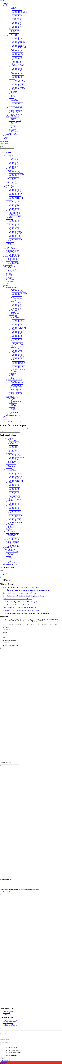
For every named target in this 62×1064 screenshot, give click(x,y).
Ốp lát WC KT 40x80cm (18, 65)
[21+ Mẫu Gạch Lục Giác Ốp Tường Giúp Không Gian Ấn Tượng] (19, 593)
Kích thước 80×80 (16, 27)
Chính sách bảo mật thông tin (10, 1025)
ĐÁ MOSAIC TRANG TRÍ (13, 134)
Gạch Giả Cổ (12, 16)
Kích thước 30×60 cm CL (18, 83)
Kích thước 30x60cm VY (18, 73)
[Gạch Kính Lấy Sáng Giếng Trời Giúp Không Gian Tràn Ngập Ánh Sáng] (21, 610)
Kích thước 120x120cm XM (19, 48)
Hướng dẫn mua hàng (8, 1023)
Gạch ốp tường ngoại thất (15, 104)
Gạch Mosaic (12, 31)
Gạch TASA (12, 96)
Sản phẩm (5, 6)
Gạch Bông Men (13, 8)
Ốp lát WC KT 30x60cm (18, 64)
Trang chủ (5, 3)
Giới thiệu (5, 4)
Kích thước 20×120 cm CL (18, 81)
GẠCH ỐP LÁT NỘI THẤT (13, 35)
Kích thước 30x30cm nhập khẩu (20, 12)
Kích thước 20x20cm (17, 10)
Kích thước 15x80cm (17, 50)
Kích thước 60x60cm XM (18, 41)
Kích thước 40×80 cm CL (18, 84)
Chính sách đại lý (7, 1014)
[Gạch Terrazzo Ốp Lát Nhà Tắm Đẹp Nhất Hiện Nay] (16, 604)
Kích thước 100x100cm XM (19, 46)
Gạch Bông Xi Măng (14, 30)
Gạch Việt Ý (12, 72)
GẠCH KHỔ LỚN (11, 115)
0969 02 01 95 (6, 891)
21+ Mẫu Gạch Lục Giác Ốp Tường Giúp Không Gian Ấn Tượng (23, 596)
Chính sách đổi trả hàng (8, 1024)
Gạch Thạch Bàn (13, 91)
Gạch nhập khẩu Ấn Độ (15, 108)
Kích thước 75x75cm (17, 57)
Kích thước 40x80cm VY (18, 76)
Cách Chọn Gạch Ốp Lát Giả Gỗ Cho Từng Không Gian (21, 602)
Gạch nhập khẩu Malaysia (15, 111)
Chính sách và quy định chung (10, 1020)
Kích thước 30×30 (16, 22)
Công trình (5, 137)
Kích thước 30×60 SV (17, 103)
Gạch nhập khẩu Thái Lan (15, 112)
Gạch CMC (12, 89)
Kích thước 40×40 (16, 14)
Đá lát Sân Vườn (13, 122)
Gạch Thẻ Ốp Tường (14, 33)
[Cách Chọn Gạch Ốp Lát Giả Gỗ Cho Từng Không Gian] (17, 599)
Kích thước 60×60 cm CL (18, 85)
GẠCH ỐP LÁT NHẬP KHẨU (14, 107)
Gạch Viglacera (12, 66)
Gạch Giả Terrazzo (13, 20)
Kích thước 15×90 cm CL (18, 80)
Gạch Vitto (11, 98)
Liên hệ (5, 138)
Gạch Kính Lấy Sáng (14, 29)
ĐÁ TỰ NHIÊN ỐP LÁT (12, 117)
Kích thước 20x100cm (17, 54)
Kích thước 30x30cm (17, 68)
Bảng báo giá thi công (8, 1011)
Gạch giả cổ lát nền (16, 19)
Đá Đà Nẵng (12, 127)
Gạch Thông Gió (13, 34)
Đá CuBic (11, 123)
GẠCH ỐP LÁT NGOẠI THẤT (14, 99)
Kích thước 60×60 (16, 24)
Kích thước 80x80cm (17, 58)
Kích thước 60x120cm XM (18, 42)
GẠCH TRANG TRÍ (11, 7)
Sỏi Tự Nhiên (12, 133)
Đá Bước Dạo (12, 125)
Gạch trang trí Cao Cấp (11, 183)
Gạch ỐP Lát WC (13, 60)
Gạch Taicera (12, 95)
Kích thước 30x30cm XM (18, 38)
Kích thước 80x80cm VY (18, 77)
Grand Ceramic (9, 217)
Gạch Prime (12, 94)
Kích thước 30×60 (16, 23)
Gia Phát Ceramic (4, 141)
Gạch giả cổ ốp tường (17, 18)
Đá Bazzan (11, 119)
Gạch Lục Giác (9, 182)
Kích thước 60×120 (16, 26)
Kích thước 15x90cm (17, 53)
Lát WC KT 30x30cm (17, 61)
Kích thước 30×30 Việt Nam (19, 11)
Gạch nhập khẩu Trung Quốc (16, 114)
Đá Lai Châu (12, 126)
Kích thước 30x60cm (17, 69)
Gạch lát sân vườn (13, 100)
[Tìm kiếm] (0, 149)
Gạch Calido (12, 79)
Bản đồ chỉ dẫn (6, 1013)
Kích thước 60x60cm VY (18, 75)
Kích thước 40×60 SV (17, 102)
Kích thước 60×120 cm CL (18, 88)
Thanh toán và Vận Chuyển (9, 1021)
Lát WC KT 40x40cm (17, 62)
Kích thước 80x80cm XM (18, 45)
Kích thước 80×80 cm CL (18, 87)
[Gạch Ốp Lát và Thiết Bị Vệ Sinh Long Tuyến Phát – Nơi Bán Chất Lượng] (21, 587)
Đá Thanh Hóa (12, 129)
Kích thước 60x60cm (17, 15)
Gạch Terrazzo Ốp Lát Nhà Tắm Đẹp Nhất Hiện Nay (19, 607)
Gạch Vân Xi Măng (14, 37)
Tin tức (4, 136)
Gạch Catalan (12, 92)
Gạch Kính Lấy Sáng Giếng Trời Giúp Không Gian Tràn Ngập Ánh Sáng (26, 613)
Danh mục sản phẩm (5, 152)
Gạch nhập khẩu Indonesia (15, 110)
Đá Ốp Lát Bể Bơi (13, 131)
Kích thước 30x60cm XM (18, 39)
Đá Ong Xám (12, 118)
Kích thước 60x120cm (17, 52)
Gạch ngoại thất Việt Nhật (15, 106)
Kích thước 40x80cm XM (18, 43)
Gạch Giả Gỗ (12, 49)
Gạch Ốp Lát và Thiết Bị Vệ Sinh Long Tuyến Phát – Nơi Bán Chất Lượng (26, 590)
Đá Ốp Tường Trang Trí (15, 121)
